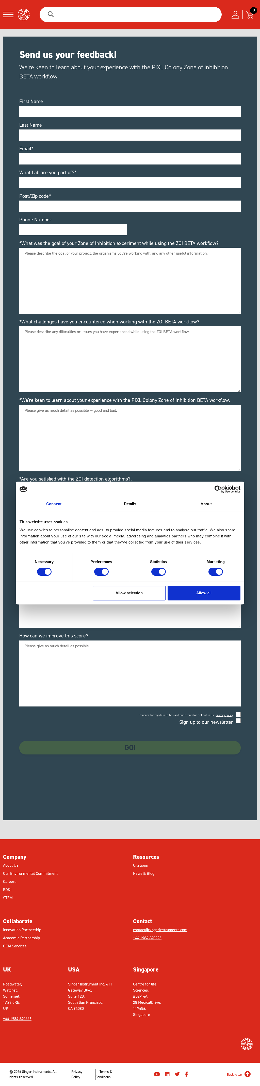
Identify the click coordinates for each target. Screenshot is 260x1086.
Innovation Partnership (22, 929)
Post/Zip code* (35, 196)
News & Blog (143, 873)
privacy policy (224, 715)
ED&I (7, 889)
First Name (31, 101)
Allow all (204, 593)
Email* (26, 148)
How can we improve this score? (53, 635)
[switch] (101, 572)
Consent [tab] (53, 504)
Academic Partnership (21, 938)
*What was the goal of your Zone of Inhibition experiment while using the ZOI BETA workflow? (119, 243)
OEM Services (14, 946)
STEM (8, 897)
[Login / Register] (235, 14)
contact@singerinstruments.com (160, 929)
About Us (10, 865)
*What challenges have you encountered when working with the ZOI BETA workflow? (109, 321)
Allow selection (129, 593)
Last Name (30, 125)
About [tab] (206, 504)
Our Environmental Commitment (30, 873)
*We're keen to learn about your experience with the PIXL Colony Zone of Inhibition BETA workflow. (124, 400)
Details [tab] (130, 504)
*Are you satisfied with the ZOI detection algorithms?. (75, 478)
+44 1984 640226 (147, 938)
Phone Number (35, 219)
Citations (140, 865)
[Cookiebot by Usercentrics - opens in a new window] (218, 489)
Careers (9, 881)
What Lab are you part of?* (47, 172)
